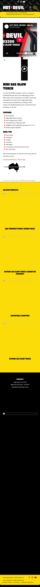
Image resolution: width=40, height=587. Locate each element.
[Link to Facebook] (18, 1)
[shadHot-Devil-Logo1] (15, 7)
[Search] (29, 7)
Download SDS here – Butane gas (14, 159)
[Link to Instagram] (21, 1)
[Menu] (34, 7)
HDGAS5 (31, 125)
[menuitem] (29, 7)
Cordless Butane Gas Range (27, 180)
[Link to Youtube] (24, 1)
